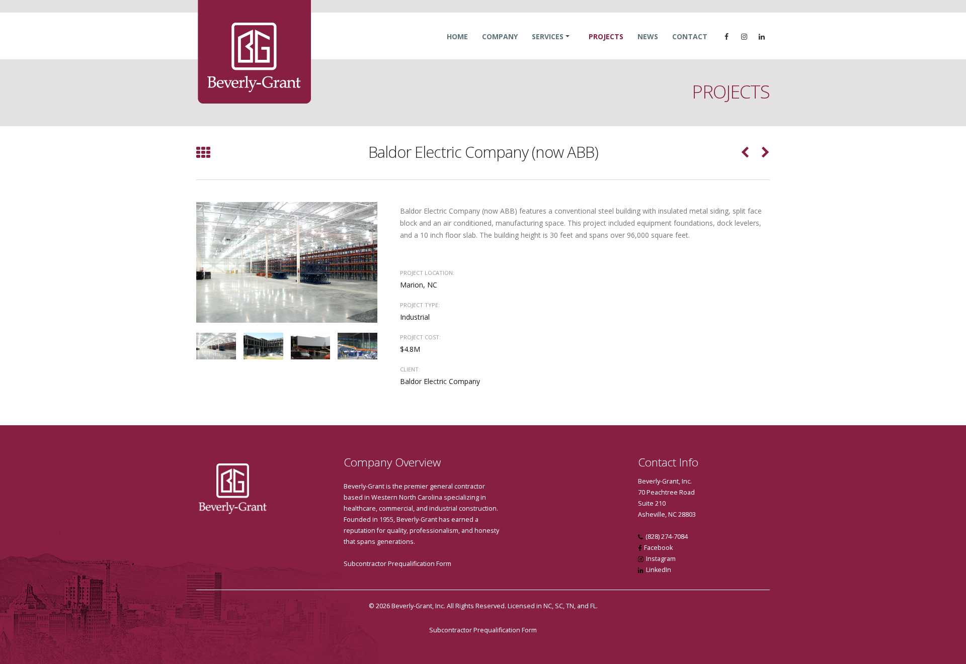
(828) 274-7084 (667, 536)
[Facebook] (726, 36)
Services (548, 36)
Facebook (658, 547)
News (647, 36)
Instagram (661, 558)
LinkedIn (658, 569)
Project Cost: (420, 337)
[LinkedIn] (761, 36)
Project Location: (427, 272)
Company (500, 36)
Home (457, 36)
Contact (689, 36)
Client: (410, 369)
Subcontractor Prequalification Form (397, 563)
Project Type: (420, 305)
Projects (606, 36)
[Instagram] (744, 36)
